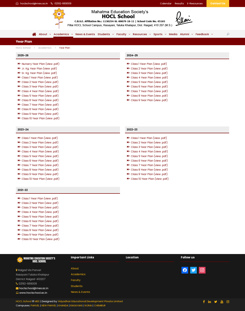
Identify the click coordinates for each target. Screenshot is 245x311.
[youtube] (221, 302)
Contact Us (217, 3)
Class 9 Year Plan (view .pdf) (40, 114)
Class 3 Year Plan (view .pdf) (40, 86)
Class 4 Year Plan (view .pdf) (40, 91)
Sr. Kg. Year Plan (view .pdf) (39, 73)
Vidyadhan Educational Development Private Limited (90, 301)
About (43, 34)
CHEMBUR (100, 305)
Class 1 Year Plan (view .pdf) (40, 77)
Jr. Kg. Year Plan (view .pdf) (39, 68)
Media (173, 34)
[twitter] (215, 302)
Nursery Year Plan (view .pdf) (41, 64)
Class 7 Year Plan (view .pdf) (40, 105)
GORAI (88, 305)
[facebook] (204, 302)
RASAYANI (76, 305)
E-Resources (195, 3)
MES (37, 301)
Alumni (184, 34)
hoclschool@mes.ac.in (34, 3)
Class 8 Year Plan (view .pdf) (40, 109)
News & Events (85, 34)
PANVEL (35, 305)
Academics (61, 34)
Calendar (166, 3)
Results (179, 3)
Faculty (121, 34)
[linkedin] (209, 302)
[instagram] (227, 302)
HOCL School (24, 301)
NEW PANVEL (49, 305)
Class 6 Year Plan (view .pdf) (40, 100)
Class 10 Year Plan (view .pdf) (41, 118)
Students (104, 34)
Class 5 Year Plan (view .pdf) (40, 96)
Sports (158, 34)
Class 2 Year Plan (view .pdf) (40, 82)
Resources (140, 34)
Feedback (202, 34)
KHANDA (63, 305)
